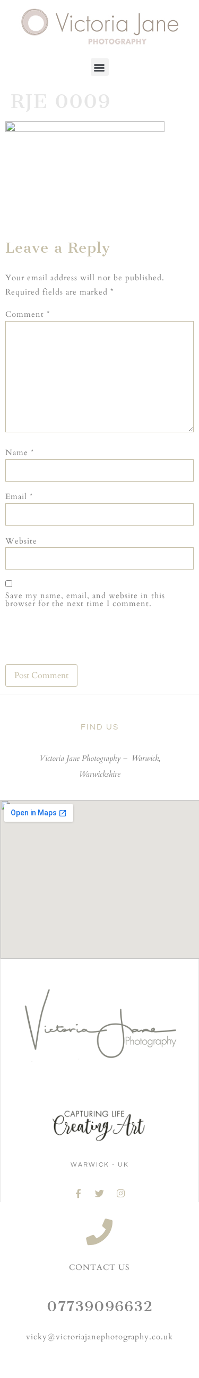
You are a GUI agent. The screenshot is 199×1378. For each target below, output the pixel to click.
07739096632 (100, 1306)
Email (19, 497)
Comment (27, 314)
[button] (100, 67)
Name (19, 453)
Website (21, 541)
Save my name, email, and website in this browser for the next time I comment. (85, 600)
